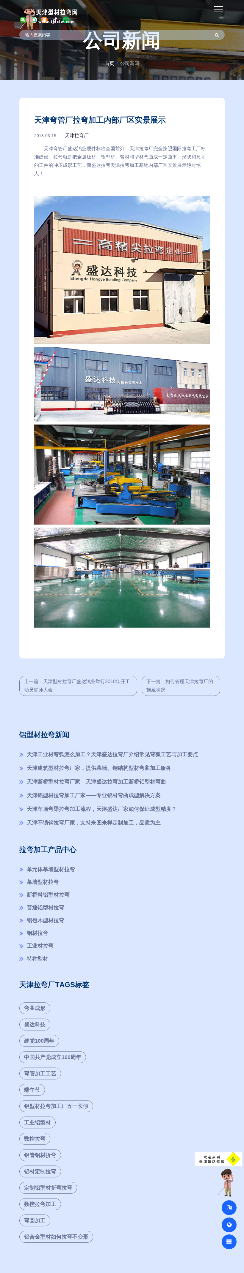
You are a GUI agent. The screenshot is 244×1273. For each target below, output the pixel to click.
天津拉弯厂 (77, 135)
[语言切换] (229, 1207)
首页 (109, 63)
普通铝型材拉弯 (45, 908)
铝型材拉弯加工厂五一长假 (56, 1106)
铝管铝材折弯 (40, 1155)
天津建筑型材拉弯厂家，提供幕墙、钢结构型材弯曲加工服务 (99, 768)
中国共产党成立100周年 (52, 1057)
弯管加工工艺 (40, 1073)
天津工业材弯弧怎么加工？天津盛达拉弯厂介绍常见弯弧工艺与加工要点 (112, 754)
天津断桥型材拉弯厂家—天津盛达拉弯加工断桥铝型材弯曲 (96, 782)
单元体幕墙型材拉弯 (51, 869)
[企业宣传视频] (227, 1182)
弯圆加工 (35, 1220)
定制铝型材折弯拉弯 (48, 1188)
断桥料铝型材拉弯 (48, 895)
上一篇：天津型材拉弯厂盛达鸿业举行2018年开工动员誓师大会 (77, 685)
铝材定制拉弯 (40, 1171)
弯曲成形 (35, 1008)
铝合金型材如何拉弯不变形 (56, 1237)
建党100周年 (39, 1041)
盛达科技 (35, 1024)
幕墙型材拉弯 (43, 882)
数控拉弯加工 (40, 1204)
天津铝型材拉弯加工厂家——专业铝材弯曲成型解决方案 (94, 795)
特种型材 (37, 959)
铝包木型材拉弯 (45, 920)
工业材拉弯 (40, 946)
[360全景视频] (229, 1225)
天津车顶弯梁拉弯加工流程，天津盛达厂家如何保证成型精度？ (102, 809)
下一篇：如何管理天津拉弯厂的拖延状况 (179, 685)
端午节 (32, 1090)
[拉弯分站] (229, 1242)
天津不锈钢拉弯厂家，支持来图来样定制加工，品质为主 (94, 823)
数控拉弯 (35, 1139)
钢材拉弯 (37, 933)
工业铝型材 (37, 1122)
